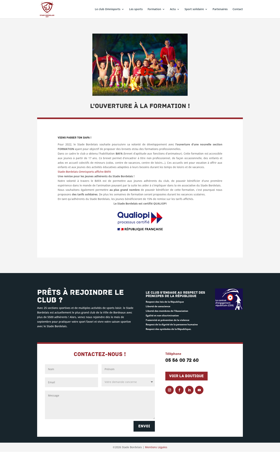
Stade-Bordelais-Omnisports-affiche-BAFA (84, 171)
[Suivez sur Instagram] (169, 390)
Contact (238, 9)
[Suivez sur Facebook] (179, 390)
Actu (173, 9)
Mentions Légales (156, 447)
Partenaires (220, 9)
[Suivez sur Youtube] (199, 390)
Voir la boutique (186, 376)
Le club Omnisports (107, 9)
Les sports (136, 9)
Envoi (144, 426)
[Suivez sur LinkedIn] (189, 390)
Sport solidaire (194, 9)
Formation (154, 9)
